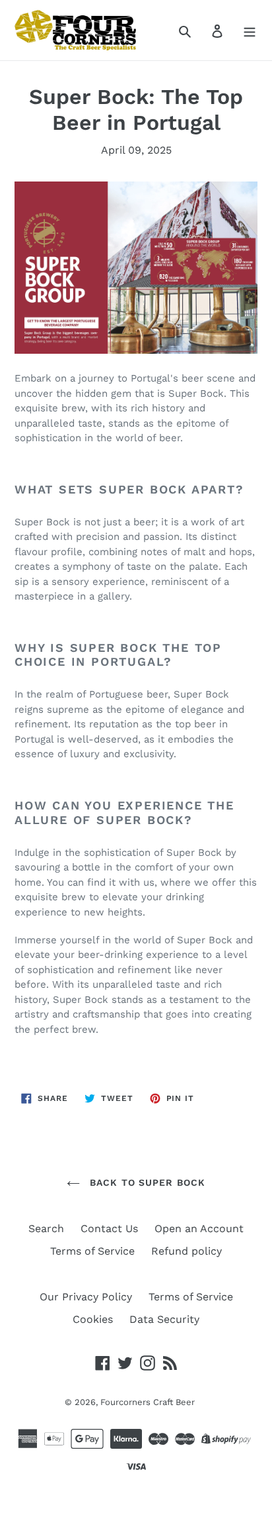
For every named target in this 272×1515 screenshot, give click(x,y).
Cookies (93, 1319)
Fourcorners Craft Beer (147, 1402)
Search (46, 1228)
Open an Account (199, 1228)
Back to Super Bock (145, 1182)
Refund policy (186, 1251)
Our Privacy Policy (86, 1296)
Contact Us (109, 1228)
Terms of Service (92, 1251)
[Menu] (249, 30)
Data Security (164, 1319)
